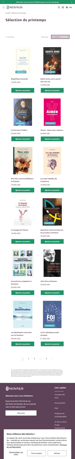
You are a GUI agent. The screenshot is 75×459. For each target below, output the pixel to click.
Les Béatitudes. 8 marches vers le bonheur (21, 333)
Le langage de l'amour (19, 230)
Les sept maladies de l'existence (48, 179)
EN (70, 7)
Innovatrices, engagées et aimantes (21, 282)
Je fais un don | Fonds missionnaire (61, 425)
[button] (3, 7)
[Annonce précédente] (3, 2)
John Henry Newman (48, 281)
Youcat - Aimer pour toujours (51, 130)
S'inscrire (21, 413)
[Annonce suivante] (71, 2)
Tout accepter (36, 453)
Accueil (7, 13)
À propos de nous (60, 396)
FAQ (56, 408)
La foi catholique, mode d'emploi (49, 333)
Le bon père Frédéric (19, 130)
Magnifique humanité (19, 79)
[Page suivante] (52, 358)
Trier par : (45, 37)
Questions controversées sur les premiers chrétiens (51, 231)
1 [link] (22, 358)
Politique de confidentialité (60, 415)
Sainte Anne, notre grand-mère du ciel (50, 80)
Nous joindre (60, 403)
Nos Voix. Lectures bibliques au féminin (22, 179)
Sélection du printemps (19, 13)
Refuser (57, 453)
